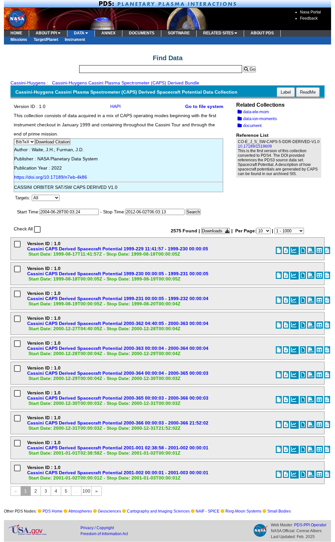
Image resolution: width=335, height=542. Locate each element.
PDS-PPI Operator (310, 525)
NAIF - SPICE (208, 511)
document (252, 125)
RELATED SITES (219, 33)
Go (251, 69)
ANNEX (108, 33)
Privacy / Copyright (97, 528)
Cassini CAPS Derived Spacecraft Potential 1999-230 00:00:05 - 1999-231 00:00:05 (117, 273)
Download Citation (53, 141)
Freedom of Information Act (104, 534)
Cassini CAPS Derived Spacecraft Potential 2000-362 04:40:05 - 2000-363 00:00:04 (117, 323)
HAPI (115, 106)
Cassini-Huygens (27, 82)
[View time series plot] (294, 251)
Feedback (309, 18)
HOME (16, 33)
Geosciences (109, 511)
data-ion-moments (259, 118)
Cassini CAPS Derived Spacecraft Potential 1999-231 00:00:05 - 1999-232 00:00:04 (117, 298)
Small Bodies (279, 511)
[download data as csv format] (310, 250)
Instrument (75, 39)
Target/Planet (46, 39)
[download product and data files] (286, 250)
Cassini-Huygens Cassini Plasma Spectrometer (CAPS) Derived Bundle (125, 82)
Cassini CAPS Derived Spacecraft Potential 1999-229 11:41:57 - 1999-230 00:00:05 (117, 248)
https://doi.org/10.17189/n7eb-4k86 (50, 177)
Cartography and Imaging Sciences (158, 511)
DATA (79, 33)
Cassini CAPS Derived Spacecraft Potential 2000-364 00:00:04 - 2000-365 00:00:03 (117, 373)
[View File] (303, 250)
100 (86, 491)
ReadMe (308, 92)
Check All (23, 228)
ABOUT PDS (262, 33)
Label (286, 92)
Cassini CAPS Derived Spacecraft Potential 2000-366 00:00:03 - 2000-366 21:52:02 (117, 422)
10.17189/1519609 (255, 146)
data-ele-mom (255, 111)
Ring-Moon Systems (243, 511)
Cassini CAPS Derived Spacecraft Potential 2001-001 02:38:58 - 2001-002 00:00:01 (117, 447)
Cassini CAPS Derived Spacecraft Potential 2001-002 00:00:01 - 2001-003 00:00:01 (117, 472)
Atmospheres (80, 511)
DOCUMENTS (141, 33)
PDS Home (52, 511)
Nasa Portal (310, 12)
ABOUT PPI (47, 33)
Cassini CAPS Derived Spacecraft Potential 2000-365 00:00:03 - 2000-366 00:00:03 (117, 398)
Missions (18, 39)
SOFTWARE (179, 33)
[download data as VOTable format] (327, 250)
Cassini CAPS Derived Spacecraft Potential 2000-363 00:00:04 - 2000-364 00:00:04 (117, 348)
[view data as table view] (319, 250)
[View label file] (279, 250)
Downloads (213, 230)
